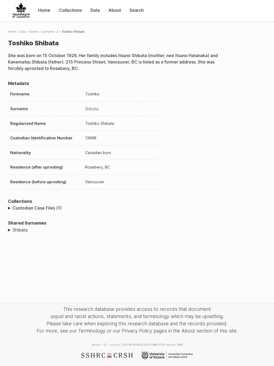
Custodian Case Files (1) (37, 208)
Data (95, 10)
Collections (70, 10)
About (114, 10)
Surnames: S (49, 31)
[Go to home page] (21, 10)
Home (44, 10)
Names (34, 31)
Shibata (91, 108)
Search (137, 10)
